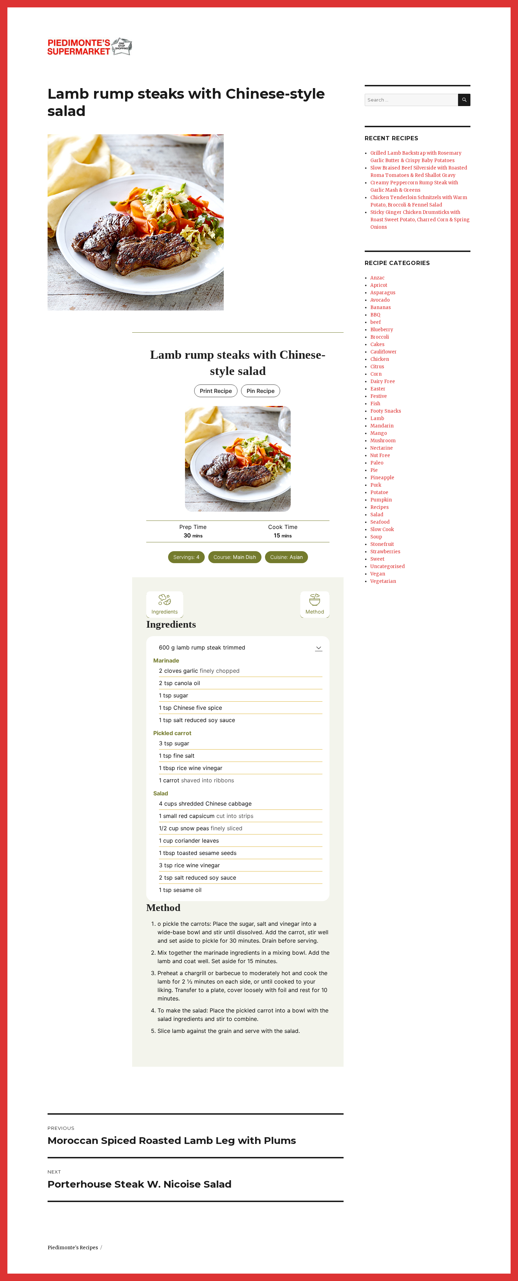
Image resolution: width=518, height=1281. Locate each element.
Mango (378, 433)
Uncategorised (387, 566)
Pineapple (382, 478)
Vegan (377, 574)
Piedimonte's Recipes (73, 1248)
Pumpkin (381, 500)
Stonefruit (382, 544)
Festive (378, 396)
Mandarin (382, 426)
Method (315, 612)
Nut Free (380, 455)
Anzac (377, 278)
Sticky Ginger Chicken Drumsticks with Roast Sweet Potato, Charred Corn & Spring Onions (420, 219)
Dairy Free (382, 381)
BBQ (375, 315)
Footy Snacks (385, 411)
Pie (374, 470)
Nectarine (381, 448)
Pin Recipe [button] (261, 390)
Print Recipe (216, 390)
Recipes (379, 507)
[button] (318, 647)
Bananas (380, 307)
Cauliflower (383, 352)
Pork (375, 485)
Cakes (377, 344)
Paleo (376, 463)
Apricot (378, 285)
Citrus (377, 367)
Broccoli (379, 337)
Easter (378, 389)
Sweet (377, 559)
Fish (375, 404)
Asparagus (382, 293)
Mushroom (383, 441)
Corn (376, 374)
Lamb (377, 418)
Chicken (379, 359)
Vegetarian (383, 581)
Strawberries (385, 552)
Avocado (380, 300)
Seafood (380, 522)
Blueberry (381, 330)
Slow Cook (382, 529)
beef (375, 322)
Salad (376, 515)
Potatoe (379, 492)
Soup (376, 537)
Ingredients (165, 612)
